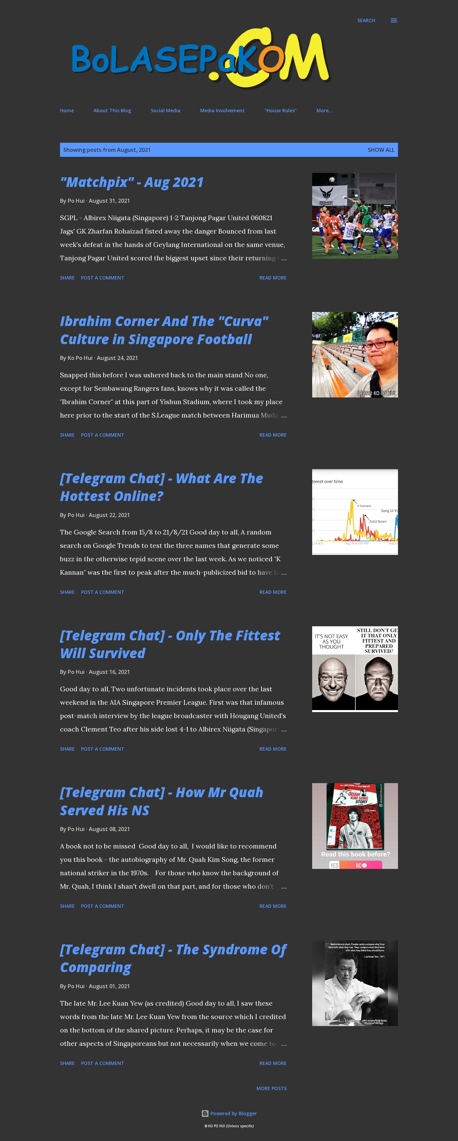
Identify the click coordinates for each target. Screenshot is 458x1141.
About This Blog (112, 110)
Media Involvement (222, 110)
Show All (381, 149)
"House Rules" (281, 110)
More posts (271, 1088)
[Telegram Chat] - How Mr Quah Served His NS (162, 801)
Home (67, 110)
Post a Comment (102, 277)
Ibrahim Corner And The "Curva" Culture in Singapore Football (164, 330)
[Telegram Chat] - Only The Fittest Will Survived (170, 644)
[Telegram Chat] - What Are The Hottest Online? (161, 487)
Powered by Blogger (233, 1113)
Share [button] (67, 277)
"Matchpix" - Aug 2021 (132, 182)
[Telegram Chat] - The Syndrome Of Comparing (173, 958)
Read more (273, 277)
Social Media (165, 110)
